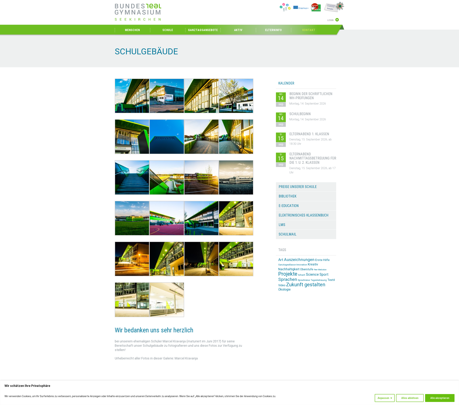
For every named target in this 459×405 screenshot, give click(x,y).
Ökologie (284, 289)
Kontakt (308, 30)
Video (281, 285)
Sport (324, 274)
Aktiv (238, 30)
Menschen (132, 30)
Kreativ (313, 264)
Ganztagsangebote (203, 30)
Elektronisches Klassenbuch (303, 215)
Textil (331, 280)
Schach (301, 275)
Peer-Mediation (320, 270)
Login (330, 20)
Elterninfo (273, 30)
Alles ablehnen (409, 398)
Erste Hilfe (322, 260)
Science (312, 274)
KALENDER (286, 83)
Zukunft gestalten (305, 285)
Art (280, 260)
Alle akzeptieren (439, 398)
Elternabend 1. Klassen (309, 134)
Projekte (287, 274)
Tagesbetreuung (319, 280)
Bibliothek (287, 196)
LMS (282, 225)
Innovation (301, 264)
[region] (229, 393)
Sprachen (287, 279)
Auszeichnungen (299, 259)
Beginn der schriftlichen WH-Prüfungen (310, 96)
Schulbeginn (300, 114)
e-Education (289, 206)
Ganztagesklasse (287, 264)
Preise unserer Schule (298, 187)
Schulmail (287, 234)
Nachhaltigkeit (288, 269)
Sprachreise (304, 280)
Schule (167, 30)
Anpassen (383, 398)
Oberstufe (306, 269)
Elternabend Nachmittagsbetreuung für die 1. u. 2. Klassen (312, 158)
